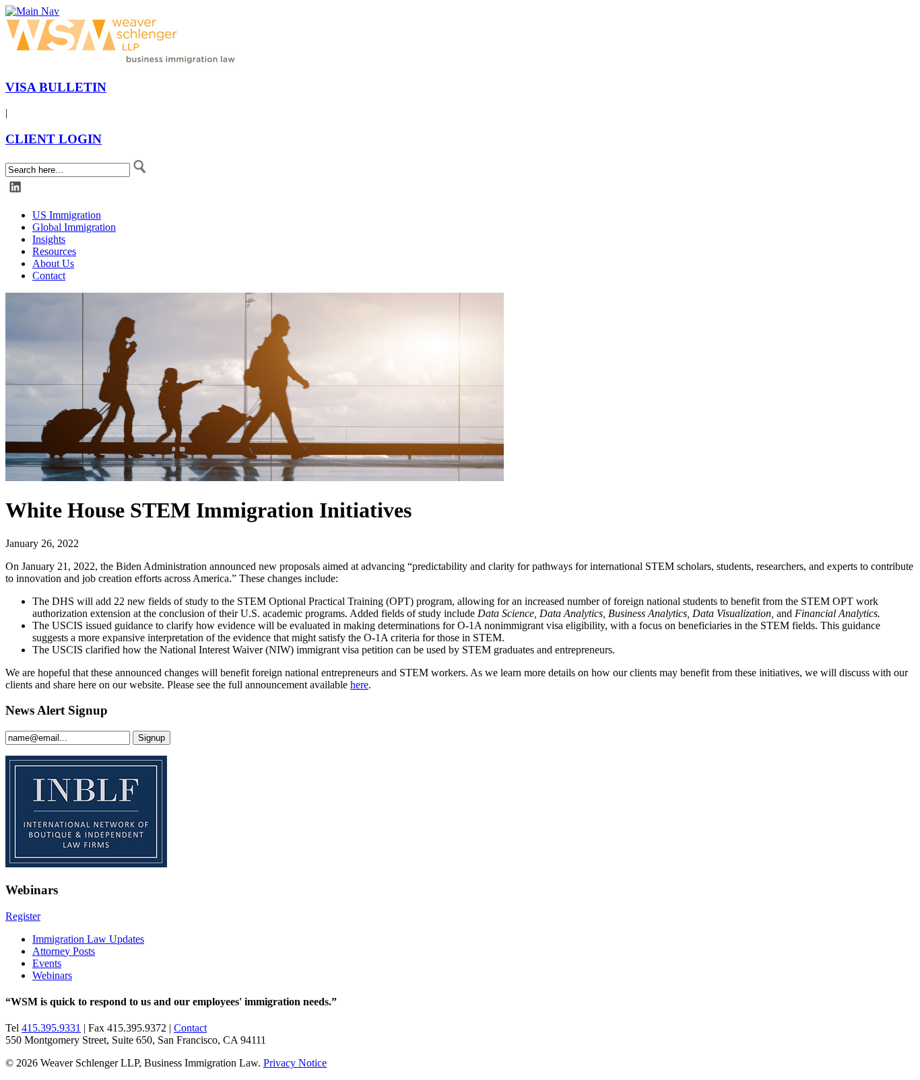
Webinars (52, 975)
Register (22, 916)
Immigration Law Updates (88, 939)
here (359, 684)
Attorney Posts (63, 951)
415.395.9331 (51, 1028)
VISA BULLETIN (55, 87)
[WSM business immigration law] (123, 61)
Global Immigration (74, 227)
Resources (54, 251)
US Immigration (66, 215)
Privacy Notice (295, 1063)
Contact (48, 275)
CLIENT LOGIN (53, 139)
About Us (53, 263)
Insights (48, 239)
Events (46, 963)
